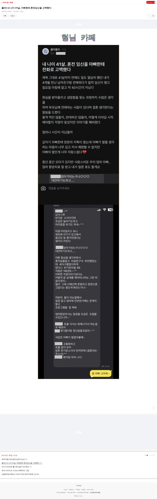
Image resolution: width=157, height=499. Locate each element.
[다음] (154, 455)
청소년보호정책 (61, 492)
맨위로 (79, 486)
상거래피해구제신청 (83, 492)
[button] (11, 2)
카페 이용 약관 (71, 492)
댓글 (12, 16)
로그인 (65, 489)
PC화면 (78, 489)
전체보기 (71, 489)
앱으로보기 (150, 2)
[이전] (145, 455)
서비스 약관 (90, 489)
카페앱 (83, 489)
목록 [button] (4, 16)
